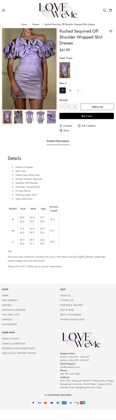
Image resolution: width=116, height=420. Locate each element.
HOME (5, 295)
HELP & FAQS (67, 310)
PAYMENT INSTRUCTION (72, 319)
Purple (64, 70)
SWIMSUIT (7, 319)
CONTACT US (66, 300)
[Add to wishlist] (111, 31)
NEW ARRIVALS (10, 300)
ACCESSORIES (9, 324)
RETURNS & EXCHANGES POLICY (19, 348)
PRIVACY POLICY (10, 338)
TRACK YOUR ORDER (70, 314)
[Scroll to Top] (110, 404)
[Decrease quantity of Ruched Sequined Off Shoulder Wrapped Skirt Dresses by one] (63, 107)
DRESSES (6, 305)
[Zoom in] (50, 34)
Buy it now (86, 116)
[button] (110, 10)
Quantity (63, 100)
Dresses (35, 24)
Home (24, 24)
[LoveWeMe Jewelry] (58, 10)
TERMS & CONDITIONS (13, 343)
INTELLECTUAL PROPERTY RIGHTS (19, 353)
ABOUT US (65, 295)
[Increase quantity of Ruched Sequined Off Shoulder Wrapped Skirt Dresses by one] (74, 107)
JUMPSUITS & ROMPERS (14, 310)
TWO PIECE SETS (10, 314)
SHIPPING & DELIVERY (71, 305)
